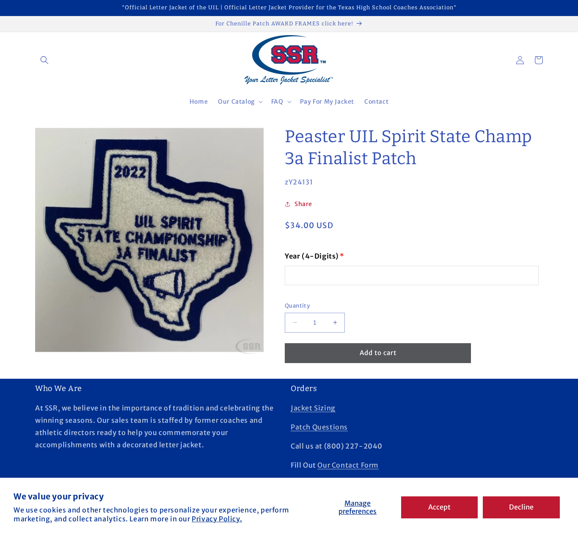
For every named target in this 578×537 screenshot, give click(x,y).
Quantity (297, 305)
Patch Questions (319, 427)
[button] (44, 60)
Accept (439, 507)
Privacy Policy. (217, 519)
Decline (521, 507)
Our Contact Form (348, 465)
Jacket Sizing (313, 408)
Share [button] (303, 204)
